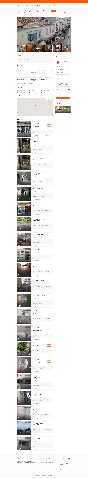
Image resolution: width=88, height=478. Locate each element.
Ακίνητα (31, 5)
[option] (44, 31)
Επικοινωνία (54, 5)
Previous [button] (19, 32)
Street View (49, 99)
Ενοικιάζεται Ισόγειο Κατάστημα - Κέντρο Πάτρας (37, 312)
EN (34, 1)
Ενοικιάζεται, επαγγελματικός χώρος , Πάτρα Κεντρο (38, 125)
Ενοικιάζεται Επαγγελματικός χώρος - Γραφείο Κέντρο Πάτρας (38, 329)
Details (49, 125)
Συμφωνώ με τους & (62, 94)
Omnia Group (49, 475)
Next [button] (68, 32)
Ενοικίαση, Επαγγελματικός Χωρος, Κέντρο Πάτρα (38, 141)
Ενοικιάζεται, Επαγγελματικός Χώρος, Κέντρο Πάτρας (38, 361)
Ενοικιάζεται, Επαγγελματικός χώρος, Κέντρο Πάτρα (38, 377)
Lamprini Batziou (64, 61)
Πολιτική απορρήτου (44, 462)
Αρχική (27, 5)
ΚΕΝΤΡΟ (23, 12)
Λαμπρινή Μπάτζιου (37, 135)
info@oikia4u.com (27, 1)
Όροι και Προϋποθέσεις (44, 460)
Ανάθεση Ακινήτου (38, 5)
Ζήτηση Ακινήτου (45, 5)
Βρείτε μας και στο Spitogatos (44, 464)
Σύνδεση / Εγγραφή (66, 1)
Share (57, 56)
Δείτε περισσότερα (34, 72)
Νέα (49, 5)
